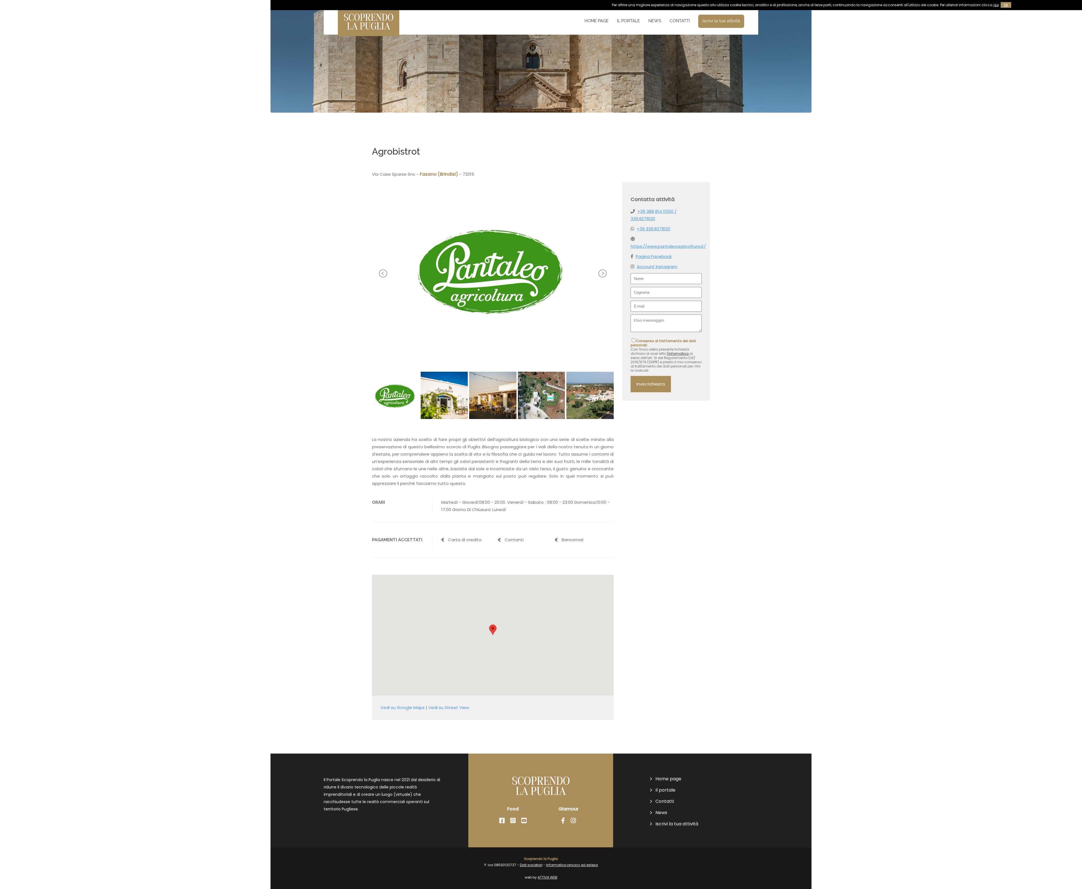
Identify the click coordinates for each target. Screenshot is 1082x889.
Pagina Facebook (654, 256)
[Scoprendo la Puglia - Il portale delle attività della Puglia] (368, 32)
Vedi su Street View (448, 707)
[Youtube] (524, 820)
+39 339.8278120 (653, 229)
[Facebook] (502, 820)
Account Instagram (657, 266)
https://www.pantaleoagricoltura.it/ (668, 246)
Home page (597, 20)
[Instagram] (513, 820)
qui (996, 5)
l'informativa (678, 353)
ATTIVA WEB (547, 877)
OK (1006, 5)
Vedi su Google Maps (402, 707)
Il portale (628, 20)
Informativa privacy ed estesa (572, 865)
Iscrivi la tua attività (721, 20)
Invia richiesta (651, 384)
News (654, 20)
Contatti (679, 20)
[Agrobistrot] (493, 355)
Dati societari (531, 865)
